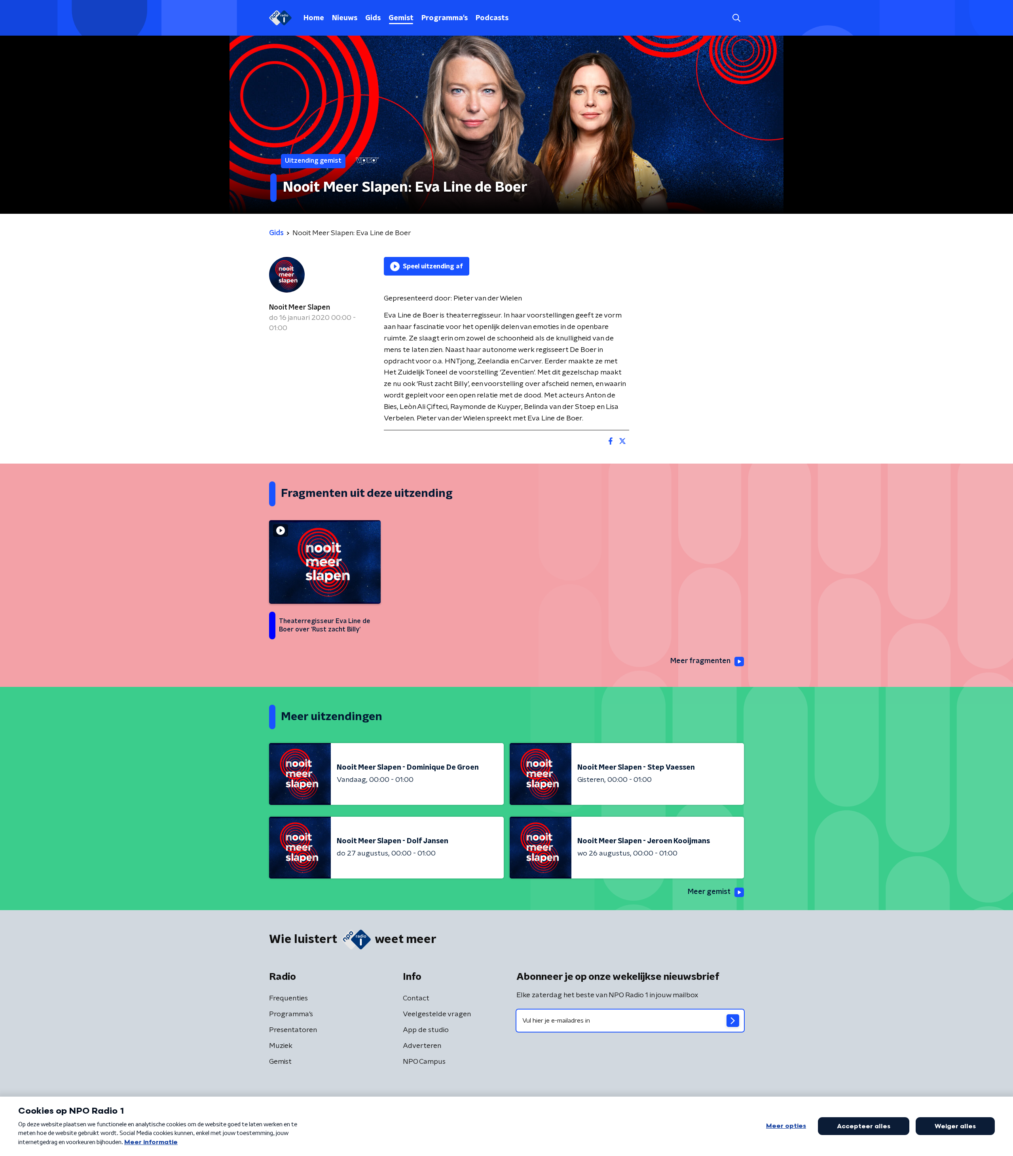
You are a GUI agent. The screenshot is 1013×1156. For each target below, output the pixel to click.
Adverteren (422, 1046)
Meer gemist (709, 892)
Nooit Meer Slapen (299, 307)
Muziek (280, 1046)
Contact (416, 998)
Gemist (401, 18)
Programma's (444, 18)
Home (314, 18)
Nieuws (344, 18)
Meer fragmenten (700, 661)
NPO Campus (424, 1061)
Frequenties (288, 998)
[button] (736, 18)
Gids (373, 18)
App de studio (426, 1030)
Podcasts (492, 18)
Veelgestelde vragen (437, 1014)
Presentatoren (293, 1030)
